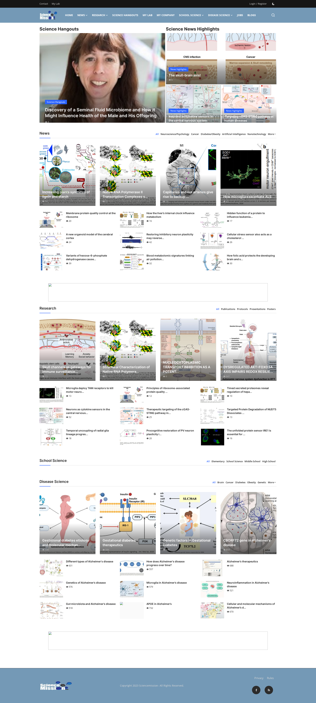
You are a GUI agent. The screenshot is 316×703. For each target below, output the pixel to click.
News (81, 15)
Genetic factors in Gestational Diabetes (186, 542)
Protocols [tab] (242, 309)
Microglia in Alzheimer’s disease (166, 582)
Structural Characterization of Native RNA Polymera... (126, 369)
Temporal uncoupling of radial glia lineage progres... (87, 432)
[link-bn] (158, 292)
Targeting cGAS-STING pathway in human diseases (248, 118)
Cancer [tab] (195, 134)
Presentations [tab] (257, 309)
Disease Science (219, 15)
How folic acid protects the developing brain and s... (251, 257)
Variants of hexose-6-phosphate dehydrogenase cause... (86, 257)
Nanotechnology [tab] (256, 134)
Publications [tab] (228, 309)
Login (252, 3)
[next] (159, 81)
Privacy (259, 678)
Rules (270, 678)
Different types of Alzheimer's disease (89, 561)
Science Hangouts (125, 15)
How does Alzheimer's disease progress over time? (165, 563)
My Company (166, 15)
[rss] (269, 690)
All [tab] (157, 134)
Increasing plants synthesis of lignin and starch (66, 194)
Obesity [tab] (251, 482)
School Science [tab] (234, 461)
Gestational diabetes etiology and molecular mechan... (65, 542)
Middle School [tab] (252, 461)
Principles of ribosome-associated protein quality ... (168, 390)
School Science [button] (190, 15)
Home (69, 15)
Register (262, 3)
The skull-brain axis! (185, 75)
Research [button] (98, 15)
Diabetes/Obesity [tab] (210, 134)
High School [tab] (269, 461)
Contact (44, 3)
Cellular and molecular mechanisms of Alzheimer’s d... (251, 605)
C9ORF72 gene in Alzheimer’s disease (246, 542)
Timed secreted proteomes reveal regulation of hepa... (248, 390)
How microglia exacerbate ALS (247, 197)
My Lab (56, 3)
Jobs (240, 15)
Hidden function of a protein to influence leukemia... (246, 215)
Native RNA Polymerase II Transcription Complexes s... (125, 194)
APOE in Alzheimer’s (159, 603)
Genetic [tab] (262, 482)
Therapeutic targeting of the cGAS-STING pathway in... (168, 411)
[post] (102, 81)
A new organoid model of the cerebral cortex (89, 236)
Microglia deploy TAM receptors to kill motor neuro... (89, 390)
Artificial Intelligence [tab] (234, 134)
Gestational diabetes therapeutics (119, 542)
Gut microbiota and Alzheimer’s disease (91, 603)
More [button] (271, 134)
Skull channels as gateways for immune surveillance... (66, 369)
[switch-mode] (273, 4)
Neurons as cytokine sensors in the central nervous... (88, 411)
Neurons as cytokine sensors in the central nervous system (191, 118)
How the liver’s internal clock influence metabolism (170, 215)
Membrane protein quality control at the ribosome (91, 215)
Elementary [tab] (218, 461)
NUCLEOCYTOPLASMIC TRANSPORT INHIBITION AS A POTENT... (186, 367)
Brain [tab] (220, 482)
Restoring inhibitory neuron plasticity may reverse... (169, 236)
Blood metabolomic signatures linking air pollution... (170, 257)
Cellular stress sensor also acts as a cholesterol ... (249, 236)
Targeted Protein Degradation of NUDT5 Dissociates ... (251, 411)
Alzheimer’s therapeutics (242, 561)
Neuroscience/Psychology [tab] (175, 134)
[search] (273, 15)
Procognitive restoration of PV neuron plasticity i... (170, 432)
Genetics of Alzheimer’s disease (86, 582)
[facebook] (256, 690)
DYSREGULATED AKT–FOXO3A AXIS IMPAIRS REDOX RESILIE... (248, 369)
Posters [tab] (271, 309)
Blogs (251, 15)
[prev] (45, 81)
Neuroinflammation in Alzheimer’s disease (248, 584)
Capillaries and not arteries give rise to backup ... (188, 194)
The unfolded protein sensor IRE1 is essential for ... (249, 432)
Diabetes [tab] (240, 482)
